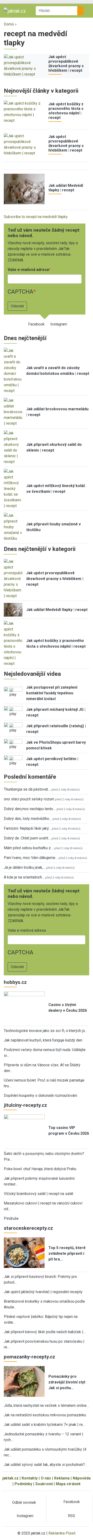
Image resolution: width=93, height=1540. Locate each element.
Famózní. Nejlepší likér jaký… (27, 828)
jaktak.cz (10, 1478)
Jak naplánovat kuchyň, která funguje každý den (43, 1040)
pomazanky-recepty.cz (29, 1357)
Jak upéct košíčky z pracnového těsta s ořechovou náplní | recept (65, 111)
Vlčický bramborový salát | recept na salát (38, 1193)
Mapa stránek (68, 1484)
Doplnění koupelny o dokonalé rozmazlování (40, 1095)
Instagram (58, 324)
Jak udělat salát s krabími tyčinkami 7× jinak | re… (44, 1424)
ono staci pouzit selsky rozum (29, 799)
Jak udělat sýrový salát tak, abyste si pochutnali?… (45, 1464)
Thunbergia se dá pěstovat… (27, 789)
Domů (9, 24)
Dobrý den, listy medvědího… (28, 818)
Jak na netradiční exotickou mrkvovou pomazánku (45, 1415)
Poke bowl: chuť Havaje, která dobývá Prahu (40, 1169)
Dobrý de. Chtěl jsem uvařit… (27, 838)
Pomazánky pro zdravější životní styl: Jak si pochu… (67, 1382)
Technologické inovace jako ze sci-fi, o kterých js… (45, 1030)
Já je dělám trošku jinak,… (24, 867)
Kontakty (30, 1478)
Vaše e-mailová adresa (28, 269)
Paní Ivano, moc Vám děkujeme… (31, 857)
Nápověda (82, 1478)
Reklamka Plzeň (62, 1533)
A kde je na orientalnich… (24, 877)
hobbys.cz (15, 982)
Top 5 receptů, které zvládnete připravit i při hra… (67, 1253)
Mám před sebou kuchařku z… (28, 848)
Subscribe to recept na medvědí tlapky (36, 216)
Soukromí (44, 1484)
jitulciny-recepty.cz (25, 1105)
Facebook (36, 324)
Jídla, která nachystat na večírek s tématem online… (46, 1405)
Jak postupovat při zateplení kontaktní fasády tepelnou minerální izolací (51, 693)
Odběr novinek (24, 1502)
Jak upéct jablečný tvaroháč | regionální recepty (43, 1292)
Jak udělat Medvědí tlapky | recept (65, 187)
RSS (71, 1516)
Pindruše (11, 1218)
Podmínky (23, 1484)
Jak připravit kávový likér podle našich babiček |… (45, 1332)
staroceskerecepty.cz (28, 1228)
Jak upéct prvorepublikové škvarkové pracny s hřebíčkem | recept (66, 64)
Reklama (62, 1478)
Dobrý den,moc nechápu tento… (30, 809)
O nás (46, 1478)
